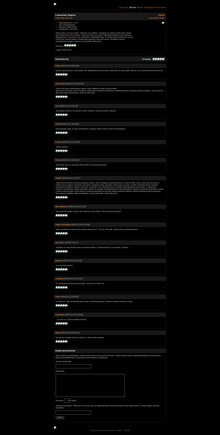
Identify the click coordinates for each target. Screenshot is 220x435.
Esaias (58, 142)
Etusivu (124, 7)
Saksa (161, 15)
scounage (59, 279)
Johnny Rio (60, 84)
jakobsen (59, 261)
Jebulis (58, 178)
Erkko (57, 66)
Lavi (57, 106)
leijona (58, 333)
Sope (57, 297)
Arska (58, 160)
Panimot (161, 7)
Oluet (132, 7)
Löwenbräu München (64, 18)
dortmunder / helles (157, 18)
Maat (140, 7)
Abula (57, 124)
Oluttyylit (149, 7)
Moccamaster (61, 207)
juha (57, 243)
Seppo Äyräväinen (63, 225)
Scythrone (59, 315)
